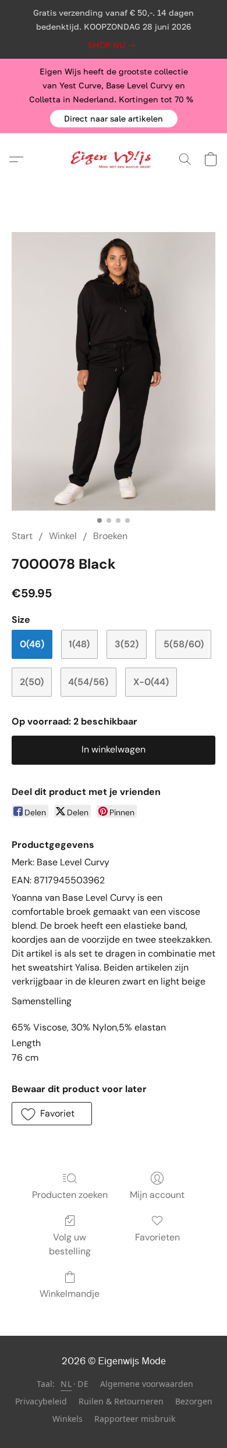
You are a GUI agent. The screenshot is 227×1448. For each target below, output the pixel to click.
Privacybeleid (41, 1401)
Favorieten (157, 1237)
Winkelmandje (70, 1293)
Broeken (110, 536)
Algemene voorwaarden (146, 1383)
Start (22, 536)
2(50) (32, 682)
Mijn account (157, 1195)
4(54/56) (88, 682)
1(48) (79, 644)
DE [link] (82, 1383)
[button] (114, 118)
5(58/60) (184, 644)
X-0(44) (151, 682)
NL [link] (66, 1383)
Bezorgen (193, 1401)
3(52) (127, 644)
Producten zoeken (70, 1195)
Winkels (67, 1418)
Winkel (63, 536)
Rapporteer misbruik (134, 1418)
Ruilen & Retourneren (121, 1401)
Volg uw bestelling (70, 1244)
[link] (114, 45)
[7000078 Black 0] (113, 371)
